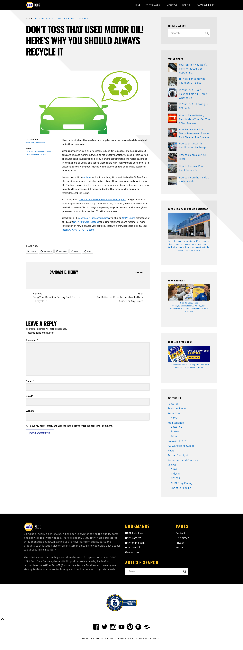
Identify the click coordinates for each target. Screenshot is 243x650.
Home (137, 5)
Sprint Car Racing (181, 488)
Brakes (175, 431)
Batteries (176, 426)
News (171, 450)
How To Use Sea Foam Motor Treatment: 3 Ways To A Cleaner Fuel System (194, 133)
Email (29, 396)
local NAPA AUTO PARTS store (78, 230)
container (87, 177)
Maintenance (153, 5)
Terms (179, 547)
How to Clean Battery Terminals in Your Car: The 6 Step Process (194, 119)
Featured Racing (177, 408)
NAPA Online (128, 218)
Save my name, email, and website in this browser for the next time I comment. (71, 426)
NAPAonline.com (135, 542)
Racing (186, 5)
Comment (32, 340)
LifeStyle (172, 5)
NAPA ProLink (132, 547)
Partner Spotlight (178, 455)
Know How (83, 18)
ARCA (174, 468)
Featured (173, 403)
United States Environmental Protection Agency (102, 199)
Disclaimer (182, 538)
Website (30, 411)
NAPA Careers (133, 538)
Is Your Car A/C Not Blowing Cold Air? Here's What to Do (193, 94)
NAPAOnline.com (206, 5)
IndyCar (175, 473)
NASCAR (175, 478)
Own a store (132, 552)
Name (29, 381)
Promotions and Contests (183, 460)
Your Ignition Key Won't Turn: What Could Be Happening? (193, 68)
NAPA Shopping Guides (181, 445)
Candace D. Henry (65, 18)
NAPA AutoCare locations (86, 222)
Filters (174, 436)
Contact (180, 533)
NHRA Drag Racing (181, 483)
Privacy (180, 542)
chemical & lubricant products (94, 218)
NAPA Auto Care (177, 441)
